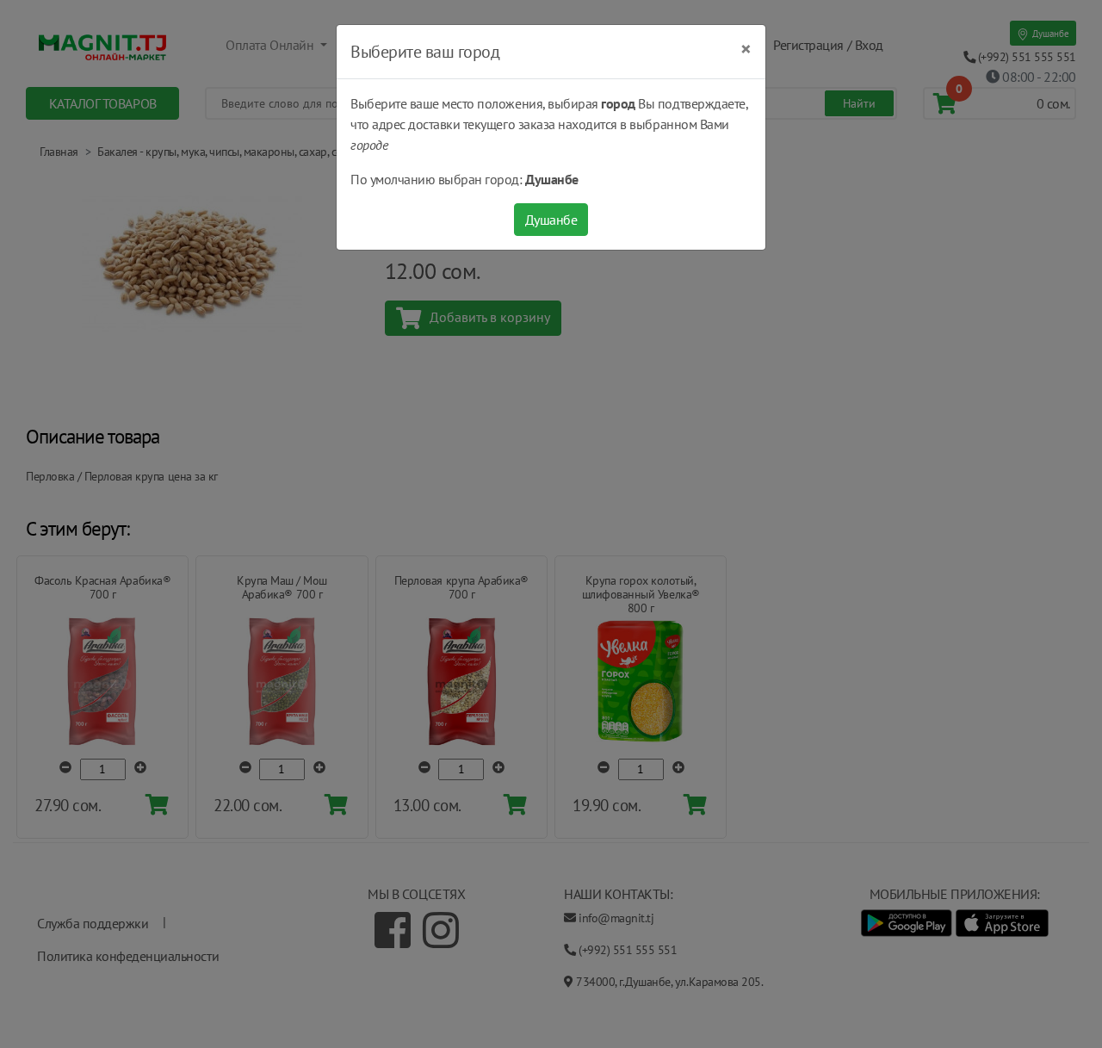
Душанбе (551, 219)
